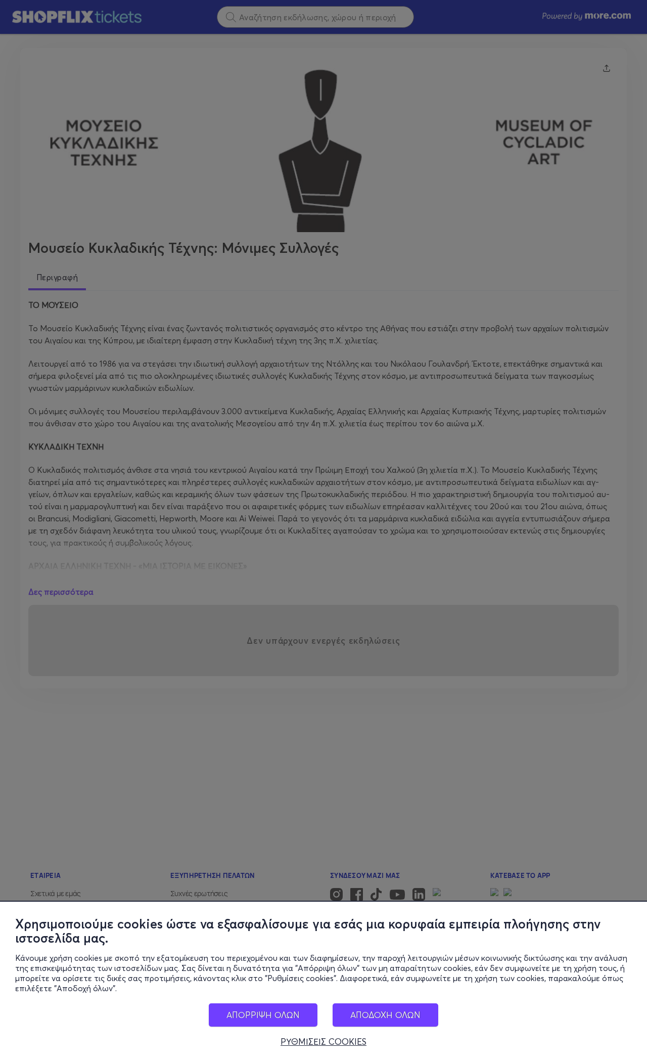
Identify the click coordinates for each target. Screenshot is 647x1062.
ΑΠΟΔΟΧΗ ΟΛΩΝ (385, 1014)
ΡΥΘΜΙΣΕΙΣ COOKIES (323, 1042)
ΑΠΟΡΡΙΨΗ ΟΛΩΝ (263, 1014)
